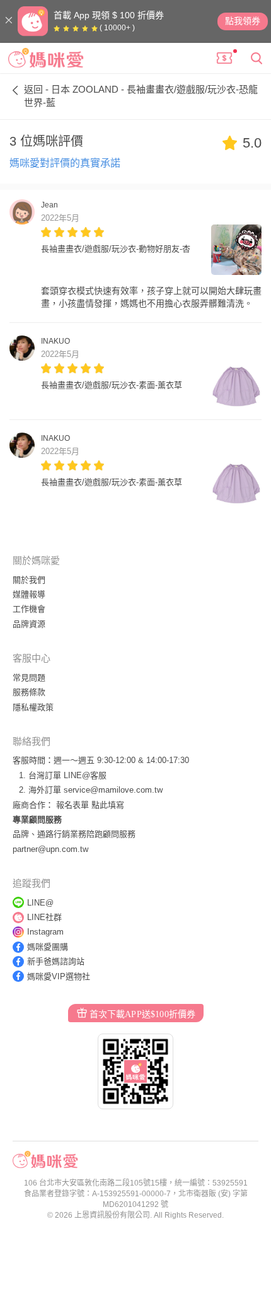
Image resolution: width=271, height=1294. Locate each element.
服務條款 (29, 692)
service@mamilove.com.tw (113, 790)
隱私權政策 (33, 707)
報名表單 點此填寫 (90, 805)
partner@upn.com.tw (50, 849)
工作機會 (29, 609)
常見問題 (29, 677)
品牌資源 (29, 624)
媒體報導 (29, 594)
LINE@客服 (85, 775)
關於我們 (29, 580)
